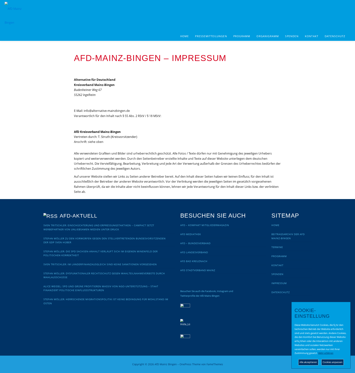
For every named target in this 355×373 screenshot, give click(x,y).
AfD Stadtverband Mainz (197, 270)
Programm (279, 256)
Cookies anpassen (332, 362)
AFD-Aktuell (78, 216)
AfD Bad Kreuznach (193, 261)
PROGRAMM (241, 36)
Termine (277, 247)
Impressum (279, 283)
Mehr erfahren (325, 353)
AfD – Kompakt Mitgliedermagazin (204, 225)
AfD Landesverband (194, 252)
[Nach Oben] (272, 362)
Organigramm (267, 36)
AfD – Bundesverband (195, 243)
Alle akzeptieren (308, 362)
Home (184, 36)
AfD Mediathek (190, 234)
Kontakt (311, 36)
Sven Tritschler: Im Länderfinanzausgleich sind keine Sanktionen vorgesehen (100, 264)
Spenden (291, 36)
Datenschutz (335, 36)
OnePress (185, 364)
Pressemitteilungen (211, 36)
